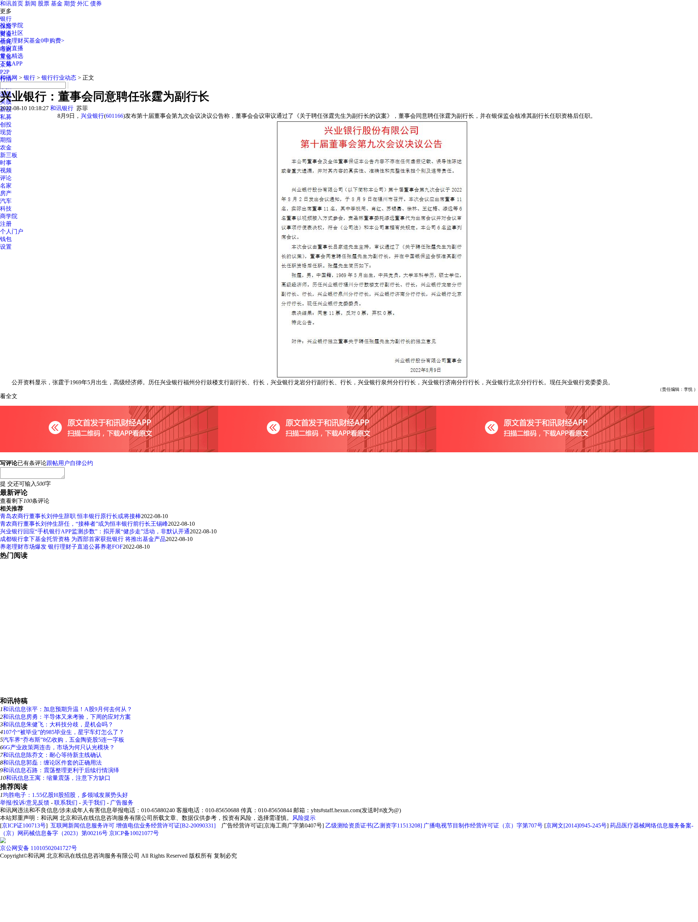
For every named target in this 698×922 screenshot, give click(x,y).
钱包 (6, 239)
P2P (4, 72)
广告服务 (121, 802)
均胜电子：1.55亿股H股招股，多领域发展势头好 (65, 795)
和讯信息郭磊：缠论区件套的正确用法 (52, 762)
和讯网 (8, 78)
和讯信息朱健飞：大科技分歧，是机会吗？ (58, 724)
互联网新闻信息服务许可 (83, 825)
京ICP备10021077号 (134, 833)
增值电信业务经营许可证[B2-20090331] (166, 825)
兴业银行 (92, 116)
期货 (70, 3)
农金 (6, 147)
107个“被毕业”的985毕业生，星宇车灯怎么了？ (63, 732)
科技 (6, 208)
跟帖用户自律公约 (70, 463)
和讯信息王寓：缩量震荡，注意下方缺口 (58, 778)
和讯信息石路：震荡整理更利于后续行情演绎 (61, 770)
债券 (96, 3)
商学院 (8, 216)
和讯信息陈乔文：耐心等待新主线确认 (52, 755)
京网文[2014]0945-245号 (576, 825)
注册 (6, 224)
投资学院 (11, 25)
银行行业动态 (58, 78)
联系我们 (65, 802)
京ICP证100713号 (24, 825)
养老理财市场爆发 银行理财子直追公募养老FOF (61, 547)
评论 (6, 178)
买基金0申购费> (43, 40)
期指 (6, 140)
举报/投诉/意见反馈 (24, 802)
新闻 (30, 3)
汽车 (6, 201)
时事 (6, 163)
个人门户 (11, 231)
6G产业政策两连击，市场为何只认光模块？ (59, 747)
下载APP (11, 63)
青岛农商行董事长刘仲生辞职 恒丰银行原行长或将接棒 (70, 516)
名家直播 (11, 48)
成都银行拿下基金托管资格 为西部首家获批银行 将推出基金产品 (83, 539)
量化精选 (11, 56)
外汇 (83, 3)
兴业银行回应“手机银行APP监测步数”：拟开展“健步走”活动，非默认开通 (95, 531)
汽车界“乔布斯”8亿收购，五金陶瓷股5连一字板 (63, 740)
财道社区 (11, 33)
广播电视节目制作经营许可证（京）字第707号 (483, 825)
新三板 (8, 155)
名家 (6, 186)
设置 (6, 247)
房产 (6, 193)
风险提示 (304, 818)
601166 (114, 116)
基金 (57, 3)
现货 (6, 132)
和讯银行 (61, 108)
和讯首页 (11, 3)
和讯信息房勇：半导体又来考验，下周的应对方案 (67, 717)
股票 (43, 3)
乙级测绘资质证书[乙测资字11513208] (373, 825)
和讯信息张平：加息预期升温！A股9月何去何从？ (67, 709)
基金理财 (11, 40)
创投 (6, 124)
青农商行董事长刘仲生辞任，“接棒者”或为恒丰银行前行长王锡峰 (84, 524)
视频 (6, 170)
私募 (6, 117)
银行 (6, 19)
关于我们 (93, 802)
